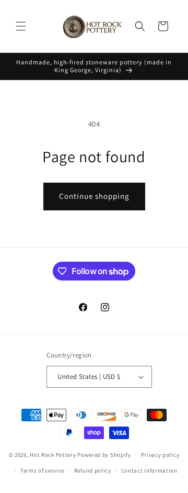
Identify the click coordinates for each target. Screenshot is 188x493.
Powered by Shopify (104, 454)
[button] (20, 26)
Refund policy (92, 470)
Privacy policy (160, 454)
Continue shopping (94, 196)
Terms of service (42, 470)
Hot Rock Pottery (53, 454)
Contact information (149, 470)
